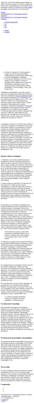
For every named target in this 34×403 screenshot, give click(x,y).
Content (7, 32)
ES (5, 25)
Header (7, 30)
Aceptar (3, 12)
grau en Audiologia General (24, 95)
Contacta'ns (4, 399)
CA (6, 24)
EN (6, 27)
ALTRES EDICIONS (11, 22)
